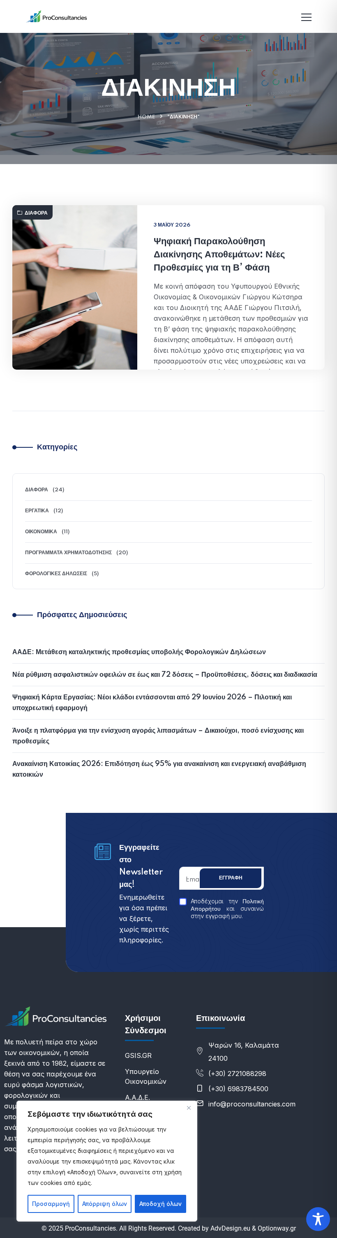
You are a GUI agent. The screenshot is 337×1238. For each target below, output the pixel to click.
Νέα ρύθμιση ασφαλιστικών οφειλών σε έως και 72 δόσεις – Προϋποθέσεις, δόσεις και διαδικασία (164, 674)
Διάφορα (36, 213)
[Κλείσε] (189, 1108)
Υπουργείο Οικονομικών (145, 1076)
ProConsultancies (90, 1228)
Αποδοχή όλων (160, 1203)
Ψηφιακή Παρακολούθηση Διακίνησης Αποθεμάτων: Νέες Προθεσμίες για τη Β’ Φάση (219, 254)
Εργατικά (37, 511)
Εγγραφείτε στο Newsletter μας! (141, 866)
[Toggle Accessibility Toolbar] (318, 1219)
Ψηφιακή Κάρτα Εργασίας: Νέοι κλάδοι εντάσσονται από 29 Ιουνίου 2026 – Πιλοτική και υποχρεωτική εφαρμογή (152, 703)
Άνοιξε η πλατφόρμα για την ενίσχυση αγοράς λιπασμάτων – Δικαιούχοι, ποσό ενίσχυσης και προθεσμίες (158, 736)
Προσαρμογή (51, 1203)
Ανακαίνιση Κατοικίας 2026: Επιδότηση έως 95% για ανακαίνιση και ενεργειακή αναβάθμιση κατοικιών (159, 769)
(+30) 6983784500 (238, 1089)
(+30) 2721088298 (237, 1073)
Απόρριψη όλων (104, 1203)
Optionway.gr (277, 1228)
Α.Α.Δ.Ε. (137, 1097)
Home (146, 117)
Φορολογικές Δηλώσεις (56, 573)
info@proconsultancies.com (251, 1104)
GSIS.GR (138, 1055)
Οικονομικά (41, 532)
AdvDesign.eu (230, 1228)
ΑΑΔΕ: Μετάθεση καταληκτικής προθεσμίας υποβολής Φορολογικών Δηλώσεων (139, 652)
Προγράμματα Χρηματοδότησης (68, 552)
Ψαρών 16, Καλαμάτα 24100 (243, 1051)
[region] (106, 1161)
